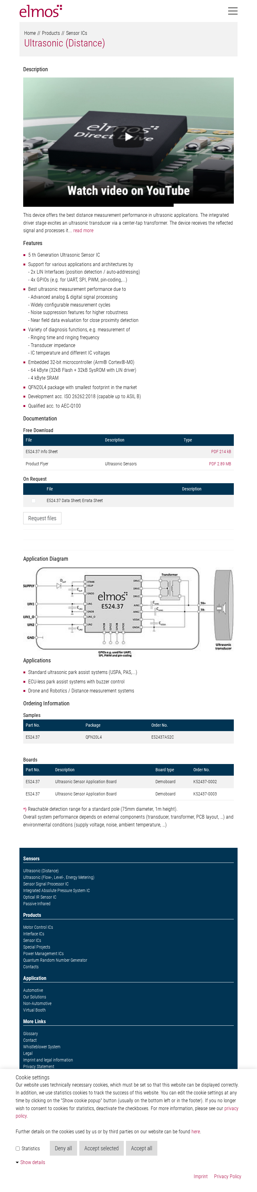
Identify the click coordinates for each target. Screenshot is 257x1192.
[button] (233, 11)
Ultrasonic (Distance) (64, 43)
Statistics (30, 1149)
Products (51, 33)
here (195, 1132)
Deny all (63, 1148)
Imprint (201, 1176)
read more (83, 230)
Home (30, 33)
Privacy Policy (227, 1176)
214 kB (221, 451)
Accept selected (101, 1148)
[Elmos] (40, 11)
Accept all (141, 1148)
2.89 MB (220, 463)
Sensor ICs (76, 33)
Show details (32, 1162)
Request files (42, 518)
